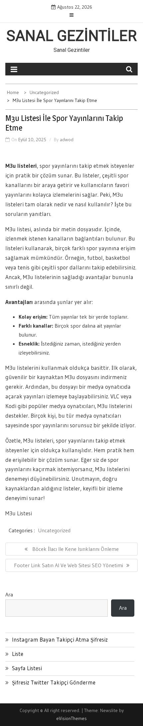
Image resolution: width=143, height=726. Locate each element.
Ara (9, 594)
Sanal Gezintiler (71, 36)
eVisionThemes (71, 718)
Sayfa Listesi (27, 668)
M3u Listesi (18, 513)
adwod (66, 140)
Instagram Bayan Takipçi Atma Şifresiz (60, 639)
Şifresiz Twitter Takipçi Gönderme (53, 682)
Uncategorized (54, 530)
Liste (17, 653)
